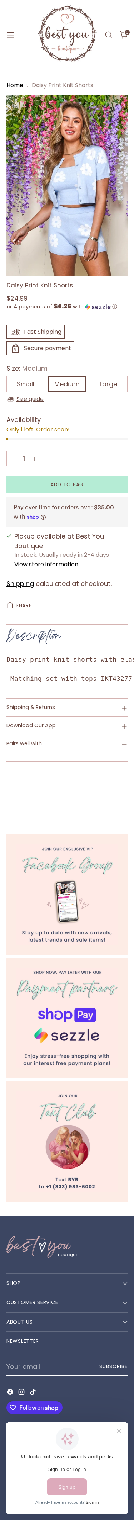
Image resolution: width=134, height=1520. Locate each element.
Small (25, 384)
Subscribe (113, 1366)
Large (108, 384)
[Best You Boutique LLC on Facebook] (10, 1393)
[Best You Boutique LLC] (67, 35)
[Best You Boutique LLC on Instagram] (22, 1393)
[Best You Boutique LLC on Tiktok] (33, 1393)
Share (24, 605)
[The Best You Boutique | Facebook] (67, 894)
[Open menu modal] (10, 35)
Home (14, 85)
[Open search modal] (108, 35)
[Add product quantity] (34, 458)
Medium (67, 384)
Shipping (20, 583)
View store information (46, 564)
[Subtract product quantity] (13, 458)
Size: (27, 368)
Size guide (30, 399)
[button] (67, 307)
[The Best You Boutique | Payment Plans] (67, 1018)
